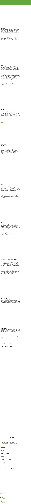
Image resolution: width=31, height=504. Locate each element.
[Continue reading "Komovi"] (11, 404)
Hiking (2, 108)
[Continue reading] (7, 474)
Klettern (4, 462)
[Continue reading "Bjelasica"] (11, 421)
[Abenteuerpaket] (10, 316)
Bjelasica (2, 222)
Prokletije (3, 28)
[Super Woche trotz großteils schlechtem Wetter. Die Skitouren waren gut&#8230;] (3, 435)
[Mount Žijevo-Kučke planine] (10, 134)
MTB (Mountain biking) (6, 461)
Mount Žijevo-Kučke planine (6, 145)
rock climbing (19, 343)
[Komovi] (10, 98)
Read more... (2, 86)
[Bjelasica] (10, 211)
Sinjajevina (3, 184)
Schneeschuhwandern (6, 464)
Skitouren (4, 463)
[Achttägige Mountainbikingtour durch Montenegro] (10, 248)
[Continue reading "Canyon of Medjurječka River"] (10, 370)
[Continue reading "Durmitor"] (11, 387)
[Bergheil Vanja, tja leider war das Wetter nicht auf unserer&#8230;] (3, 440)
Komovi (2, 109)
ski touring (24, 343)
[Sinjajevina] (10, 173)
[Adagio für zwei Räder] (10, 286)
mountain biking (9, 343)
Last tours (2, 258)
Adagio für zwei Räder (5, 298)
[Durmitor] (10, 53)
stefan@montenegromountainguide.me (6, 457)
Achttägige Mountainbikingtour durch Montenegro (9, 259)
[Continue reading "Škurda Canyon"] (10, 354)
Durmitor (3, 65)
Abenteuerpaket (4, 328)
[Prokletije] (10, 16)
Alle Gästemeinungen (27, 467)
